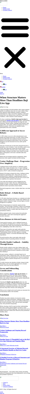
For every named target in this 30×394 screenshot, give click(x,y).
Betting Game (6, 8)
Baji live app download (13, 120)
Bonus (4, 7)
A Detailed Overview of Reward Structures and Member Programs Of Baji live (15, 358)
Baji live (12, 273)
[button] (15, 43)
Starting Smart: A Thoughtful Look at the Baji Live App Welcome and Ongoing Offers (15, 340)
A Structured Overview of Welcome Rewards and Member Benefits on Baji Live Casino (14, 349)
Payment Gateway (7, 10)
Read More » (3, 326)
